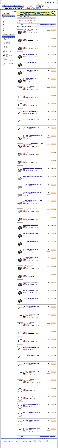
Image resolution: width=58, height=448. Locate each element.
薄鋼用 (21, 18)
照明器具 (5, 52)
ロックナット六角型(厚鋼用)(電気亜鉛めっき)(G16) (31, 387)
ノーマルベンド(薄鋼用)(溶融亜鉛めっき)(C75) (31, 127)
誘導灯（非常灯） (7, 38)
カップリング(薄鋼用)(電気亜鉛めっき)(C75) (30, 78)
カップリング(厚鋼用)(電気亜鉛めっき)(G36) (30, 249)
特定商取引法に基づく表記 (8, 441)
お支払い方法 (17, 441)
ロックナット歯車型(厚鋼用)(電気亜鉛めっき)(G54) (31, 428)
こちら (13, 31)
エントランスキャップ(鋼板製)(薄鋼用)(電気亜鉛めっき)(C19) (33, 135)
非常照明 (5, 39)
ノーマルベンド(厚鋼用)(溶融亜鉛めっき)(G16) (31, 306)
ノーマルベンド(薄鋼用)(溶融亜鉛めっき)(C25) (31, 86)
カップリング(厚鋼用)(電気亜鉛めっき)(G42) (30, 257)
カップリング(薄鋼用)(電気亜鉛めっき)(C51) (30, 62)
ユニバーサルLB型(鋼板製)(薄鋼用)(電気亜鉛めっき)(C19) (32, 176)
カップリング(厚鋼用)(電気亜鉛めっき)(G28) (30, 241)
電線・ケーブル (6, 47)
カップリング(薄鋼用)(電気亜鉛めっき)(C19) (30, 29)
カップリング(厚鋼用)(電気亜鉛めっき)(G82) (30, 282)
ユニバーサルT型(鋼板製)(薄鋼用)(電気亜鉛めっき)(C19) (32, 200)
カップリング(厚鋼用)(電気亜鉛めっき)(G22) (30, 233)
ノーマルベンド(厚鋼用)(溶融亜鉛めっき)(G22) (31, 314)
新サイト (40, 441)
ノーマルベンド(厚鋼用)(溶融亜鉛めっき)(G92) (31, 371)
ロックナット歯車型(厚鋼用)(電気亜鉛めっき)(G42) (31, 420)
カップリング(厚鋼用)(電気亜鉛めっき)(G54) (30, 265)
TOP (17, 16)
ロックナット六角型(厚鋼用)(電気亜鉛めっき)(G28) (31, 404)
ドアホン (5, 62)
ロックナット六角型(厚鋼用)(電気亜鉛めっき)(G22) (31, 396)
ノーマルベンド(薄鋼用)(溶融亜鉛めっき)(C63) (31, 119)
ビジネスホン (6, 58)
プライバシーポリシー (33, 441)
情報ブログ (46, 441)
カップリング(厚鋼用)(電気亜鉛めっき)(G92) (30, 290)
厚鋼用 (31, 18)
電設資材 (5, 46)
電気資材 (5, 50)
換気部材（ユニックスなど (8, 55)
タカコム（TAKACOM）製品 (8, 60)
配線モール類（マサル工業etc (9, 48)
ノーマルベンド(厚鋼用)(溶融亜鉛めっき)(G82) (31, 363)
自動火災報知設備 (7, 42)
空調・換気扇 (6, 54)
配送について (24, 441)
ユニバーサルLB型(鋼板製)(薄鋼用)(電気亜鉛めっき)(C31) (32, 192)
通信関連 (5, 59)
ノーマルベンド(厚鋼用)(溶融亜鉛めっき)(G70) (31, 355)
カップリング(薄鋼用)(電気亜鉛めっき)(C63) (30, 70)
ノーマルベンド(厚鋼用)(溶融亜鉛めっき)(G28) (31, 322)
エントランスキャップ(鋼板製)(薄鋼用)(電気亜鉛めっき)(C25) (33, 143)
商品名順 (42, 24)
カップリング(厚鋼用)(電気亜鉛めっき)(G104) (30, 298)
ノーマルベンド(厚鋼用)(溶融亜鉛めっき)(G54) (31, 347)
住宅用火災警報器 (7, 43)
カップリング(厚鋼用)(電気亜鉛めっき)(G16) (30, 225)
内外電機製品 (6, 56)
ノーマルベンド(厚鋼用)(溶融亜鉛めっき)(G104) (31, 379)
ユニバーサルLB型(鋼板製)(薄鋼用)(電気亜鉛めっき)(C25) (32, 184)
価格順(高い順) (53, 24)
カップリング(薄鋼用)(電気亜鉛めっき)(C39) (30, 54)
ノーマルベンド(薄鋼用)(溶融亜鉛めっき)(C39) (31, 103)
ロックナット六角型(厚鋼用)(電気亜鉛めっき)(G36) (31, 412)
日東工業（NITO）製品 (8, 51)
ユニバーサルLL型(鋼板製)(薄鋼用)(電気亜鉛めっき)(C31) (32, 168)
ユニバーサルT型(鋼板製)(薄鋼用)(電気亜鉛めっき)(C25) (32, 208)
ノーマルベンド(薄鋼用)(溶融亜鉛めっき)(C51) (31, 111)
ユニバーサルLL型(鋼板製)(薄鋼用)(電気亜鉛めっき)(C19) (32, 151)
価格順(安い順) (47, 24)
